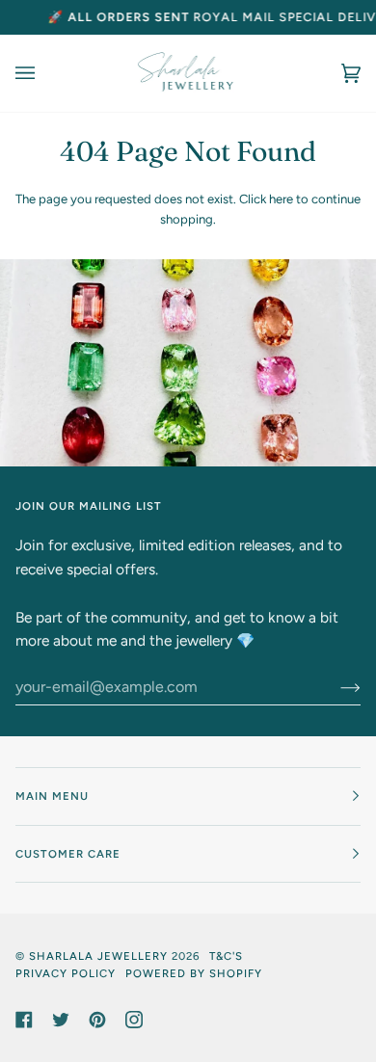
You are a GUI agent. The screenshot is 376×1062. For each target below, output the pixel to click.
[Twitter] (60, 1019)
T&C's (226, 956)
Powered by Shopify (193, 973)
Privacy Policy (65, 973)
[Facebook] (24, 1019)
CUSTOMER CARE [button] (68, 854)
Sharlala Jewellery (98, 956)
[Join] (335, 687)
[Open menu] (44, 73)
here (281, 199)
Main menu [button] (52, 796)
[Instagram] (134, 1019)
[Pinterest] (97, 1019)
